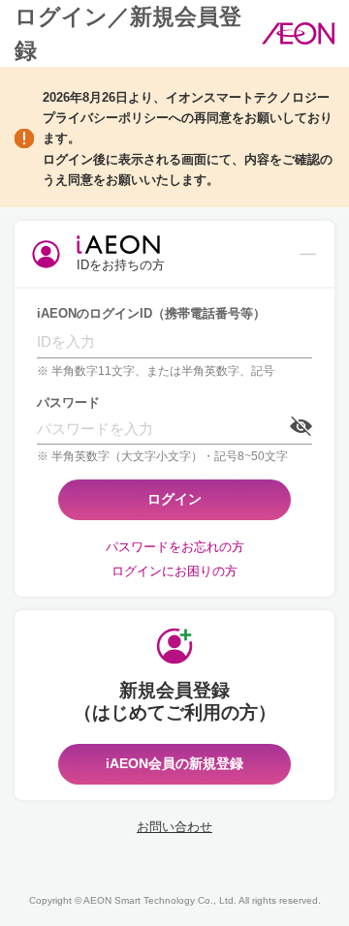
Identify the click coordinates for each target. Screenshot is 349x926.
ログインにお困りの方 (174, 571)
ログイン (174, 499)
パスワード (68, 402)
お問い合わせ (174, 826)
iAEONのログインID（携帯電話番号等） (151, 313)
